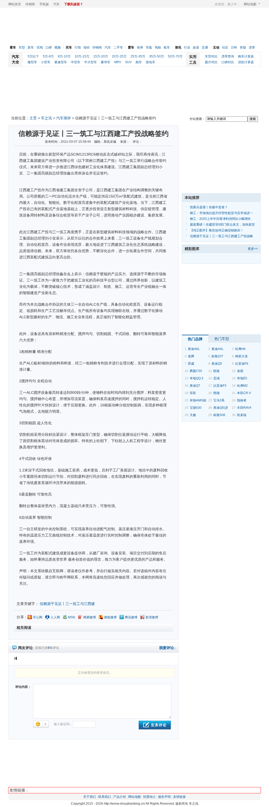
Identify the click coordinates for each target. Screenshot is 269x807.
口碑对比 (227, 62)
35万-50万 (156, 56)
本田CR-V (244, 393)
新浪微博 (152, 617)
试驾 (40, 47)
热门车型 (221, 339)
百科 (234, 47)
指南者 (241, 400)
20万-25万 (119, 56)
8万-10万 (64, 56)
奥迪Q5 (216, 363)
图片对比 (211, 62)
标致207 (217, 356)
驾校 (158, 47)
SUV (128, 62)
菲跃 (193, 393)
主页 (33, 118)
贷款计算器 (246, 62)
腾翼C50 (196, 371)
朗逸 (216, 371)
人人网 (55, 617)
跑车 (139, 62)
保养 (140, 47)
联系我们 (104, 797)
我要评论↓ (167, 648)
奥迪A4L (217, 349)
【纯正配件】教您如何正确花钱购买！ (217, 230)
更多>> (253, 249)
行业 (187, 47)
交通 (205, 47)
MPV (117, 62)
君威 (191, 363)
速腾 (191, 356)
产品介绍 (119, 797)
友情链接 (179, 797)
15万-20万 (100, 56)
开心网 (37, 617)
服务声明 (164, 797)
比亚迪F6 (241, 363)
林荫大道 (241, 356)
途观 (240, 371)
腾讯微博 (131, 617)
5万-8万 (48, 56)
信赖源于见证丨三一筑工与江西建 (67, 604)
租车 (167, 47)
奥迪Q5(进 (220, 408)
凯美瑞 (241, 415)
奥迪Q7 (195, 385)
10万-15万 (82, 56)
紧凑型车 (60, 62)
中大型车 (90, 62)
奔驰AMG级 (198, 400)
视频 (57, 47)
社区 (225, 47)
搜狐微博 (110, 617)
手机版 (44, 4)
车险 (149, 47)
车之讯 (46, 118)
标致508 (219, 415)
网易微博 (89, 617)
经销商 (30, 4)
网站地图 (250, 4)
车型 (22, 47)
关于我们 (89, 797)
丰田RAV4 (244, 408)
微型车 (32, 62)
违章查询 (227, 56)
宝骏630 (195, 408)
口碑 (48, 47)
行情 (78, 47)
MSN (71, 617)
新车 (31, 47)
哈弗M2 (242, 385)
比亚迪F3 (219, 385)
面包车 (150, 62)
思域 (216, 378)
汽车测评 (63, 118)
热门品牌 (195, 339)
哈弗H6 (240, 349)
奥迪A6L (194, 349)
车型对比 (211, 56)
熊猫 (216, 393)
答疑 (243, 47)
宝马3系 (219, 400)
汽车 (56, 4)
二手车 (118, 47)
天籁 (193, 415)
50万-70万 (175, 56)
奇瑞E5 (242, 378)
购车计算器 (246, 56)
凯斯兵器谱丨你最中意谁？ (209, 207)
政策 (196, 47)
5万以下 (33, 56)
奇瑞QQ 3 (196, 378)
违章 (252, 47)
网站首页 (14, 4)
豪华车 (105, 62)
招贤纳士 (149, 797)
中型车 (75, 62)
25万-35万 (138, 56)
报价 (87, 47)
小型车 (45, 62)
